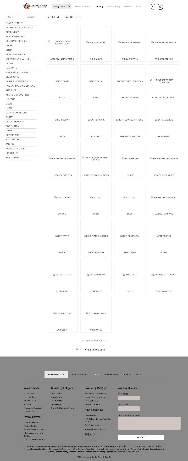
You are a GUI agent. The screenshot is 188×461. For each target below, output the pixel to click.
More (138, 6)
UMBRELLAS (12, 153)
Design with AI (61, 6)
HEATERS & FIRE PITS (17, 81)
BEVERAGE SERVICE (16, 41)
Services (128, 6)
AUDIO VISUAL (13, 32)
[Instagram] (87, 440)
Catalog (99, 6)
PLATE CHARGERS (15, 122)
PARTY (9, 117)
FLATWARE (11, 68)
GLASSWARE (12, 77)
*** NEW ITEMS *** (14, 23)
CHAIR (9, 45)
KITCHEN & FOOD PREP (18, 95)
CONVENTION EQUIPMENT (19, 59)
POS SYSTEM (12, 126)
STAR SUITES (12, 140)
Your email (123, 404)
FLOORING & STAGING (17, 72)
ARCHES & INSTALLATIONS (19, 28)
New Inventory (113, 6)
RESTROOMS (12, 135)
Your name (123, 394)
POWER (10, 131)
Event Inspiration (83, 6)
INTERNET (11, 90)
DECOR (9, 63)
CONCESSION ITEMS (16, 54)
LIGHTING (10, 99)
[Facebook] (95, 440)
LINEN (9, 104)
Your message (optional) (129, 415)
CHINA (9, 50)
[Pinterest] (91, 440)
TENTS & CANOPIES (16, 149)
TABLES (10, 144)
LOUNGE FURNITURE (16, 113)
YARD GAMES (12, 157)
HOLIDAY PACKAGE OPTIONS (20, 86)
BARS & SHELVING (15, 36)
